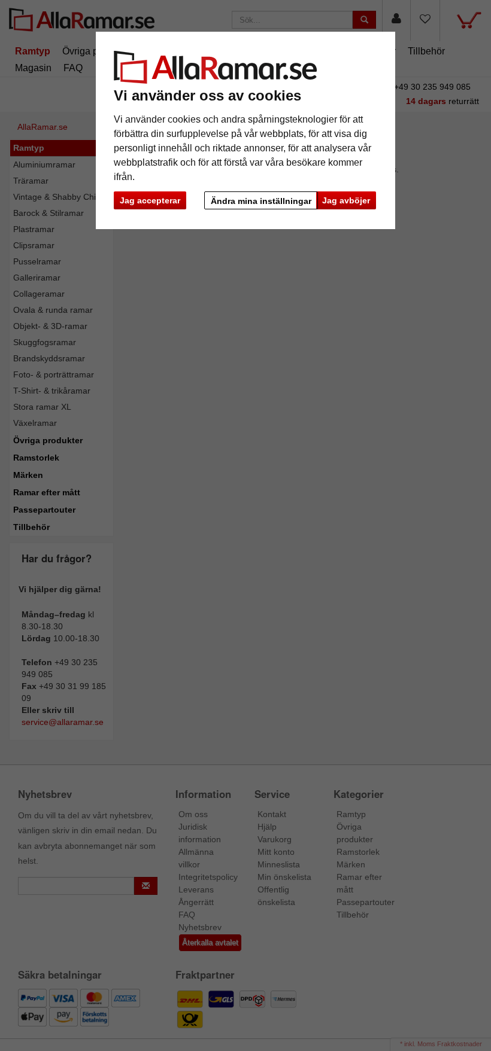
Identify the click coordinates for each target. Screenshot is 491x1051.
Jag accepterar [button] (150, 200)
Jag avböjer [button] (346, 200)
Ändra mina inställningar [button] (261, 201)
